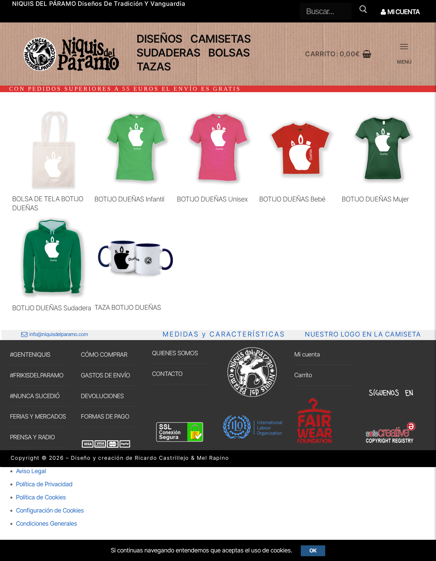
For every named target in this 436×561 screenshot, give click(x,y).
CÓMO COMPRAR (104, 354)
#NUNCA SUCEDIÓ (35, 396)
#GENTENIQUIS (30, 354)
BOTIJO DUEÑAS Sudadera (51, 308)
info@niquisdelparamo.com (58, 334)
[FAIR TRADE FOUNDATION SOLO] (314, 442)
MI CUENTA (403, 12)
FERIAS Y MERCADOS (38, 416)
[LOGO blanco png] (252, 396)
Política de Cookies (41, 497)
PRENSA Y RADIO (32, 437)
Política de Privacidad (44, 484)
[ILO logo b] (252, 436)
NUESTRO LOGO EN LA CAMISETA (363, 334)
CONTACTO (167, 373)
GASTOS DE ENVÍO (105, 375)
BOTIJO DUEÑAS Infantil (129, 199)
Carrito (303, 375)
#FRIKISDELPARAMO (36, 375)
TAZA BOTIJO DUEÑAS (127, 307)
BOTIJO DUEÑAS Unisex (212, 199)
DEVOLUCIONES (102, 396)
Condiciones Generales (46, 523)
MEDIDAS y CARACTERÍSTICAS (223, 334)
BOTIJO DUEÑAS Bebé (292, 199)
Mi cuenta (307, 354)
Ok (312, 550)
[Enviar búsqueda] (362, 11)
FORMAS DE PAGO (105, 416)
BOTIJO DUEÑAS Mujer (375, 199)
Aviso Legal (31, 471)
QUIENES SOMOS (175, 353)
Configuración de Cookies (50, 510)
